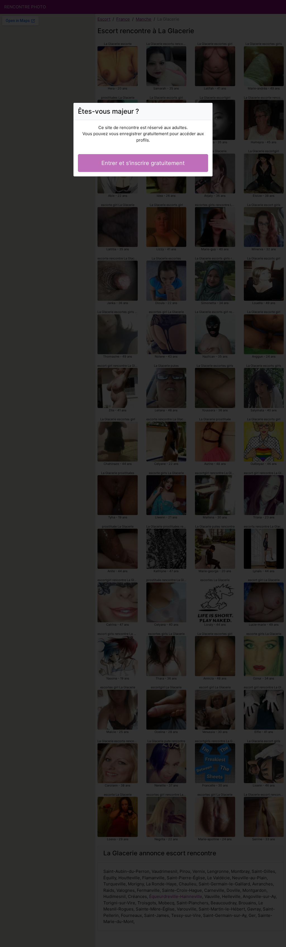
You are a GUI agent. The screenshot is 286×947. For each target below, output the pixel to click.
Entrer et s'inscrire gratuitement (143, 163)
